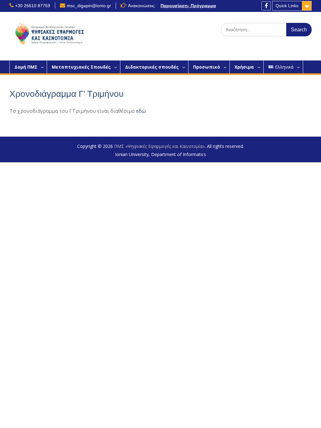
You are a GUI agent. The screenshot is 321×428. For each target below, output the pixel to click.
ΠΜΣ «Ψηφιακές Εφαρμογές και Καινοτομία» (159, 146)
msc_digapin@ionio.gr (89, 5)
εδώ (141, 110)
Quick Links (287, 5)
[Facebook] (266, 5)
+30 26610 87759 (32, 5)
